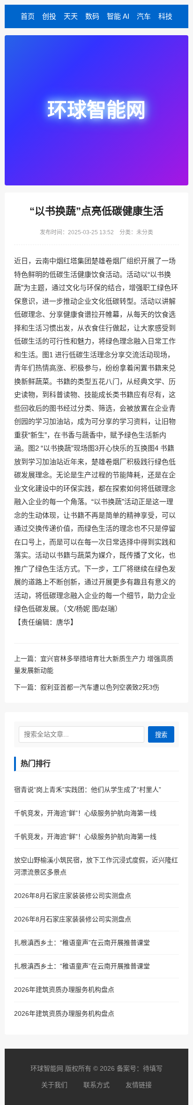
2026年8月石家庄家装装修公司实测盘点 (72, 895)
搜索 (161, 734)
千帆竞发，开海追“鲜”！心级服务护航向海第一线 (85, 813)
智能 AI (118, 16)
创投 (49, 16)
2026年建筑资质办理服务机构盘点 (64, 989)
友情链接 (139, 1085)
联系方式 (96, 1085)
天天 (71, 16)
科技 (165, 16)
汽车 (144, 16)
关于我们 (54, 1085)
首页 (28, 16)
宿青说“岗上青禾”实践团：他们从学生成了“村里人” (87, 789)
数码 (92, 16)
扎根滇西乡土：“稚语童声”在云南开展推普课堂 (82, 942)
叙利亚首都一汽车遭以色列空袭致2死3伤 (99, 687)
